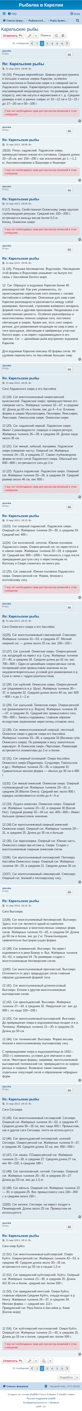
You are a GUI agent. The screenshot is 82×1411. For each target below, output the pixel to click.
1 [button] (37, 43)
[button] (32, 43)
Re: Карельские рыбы (23, 64)
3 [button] (47, 43)
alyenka (6, 51)
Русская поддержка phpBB (41, 1398)
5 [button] (57, 43)
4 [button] (52, 43)
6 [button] (62, 43)
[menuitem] (12, 14)
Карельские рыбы (19, 29)
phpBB (33, 1394)
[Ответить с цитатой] (69, 54)
